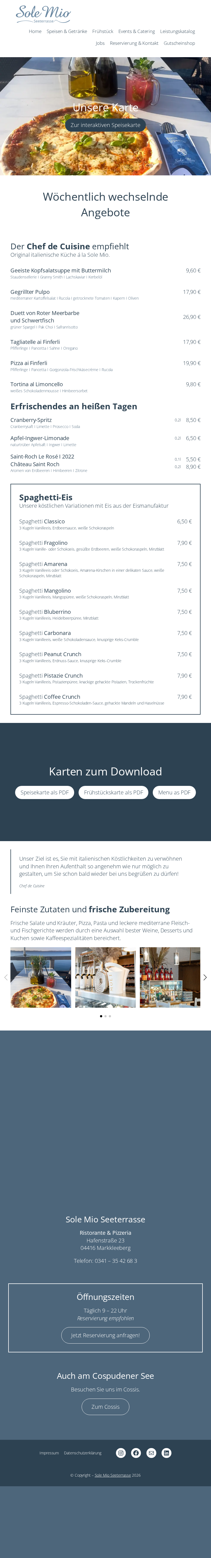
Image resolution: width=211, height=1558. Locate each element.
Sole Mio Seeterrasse (113, 1475)
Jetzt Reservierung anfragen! (105, 1335)
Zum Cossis (105, 1406)
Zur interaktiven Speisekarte (105, 125)
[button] (101, 1016)
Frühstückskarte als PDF (113, 792)
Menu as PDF (174, 792)
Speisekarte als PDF (45, 792)
